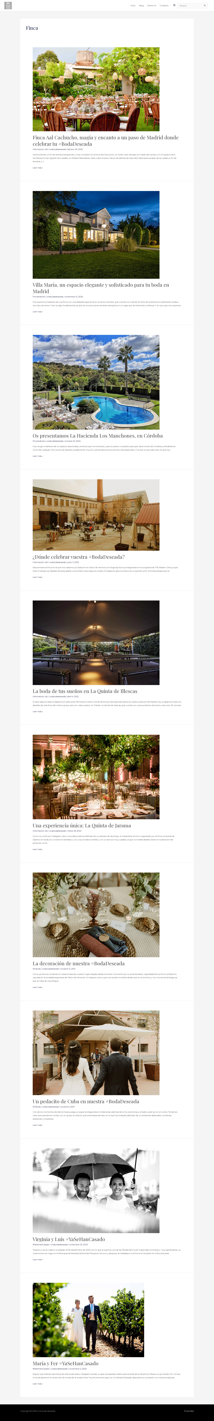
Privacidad (189, 1411)
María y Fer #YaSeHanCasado (65, 1363)
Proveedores (39, 296)
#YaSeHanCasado (41, 1244)
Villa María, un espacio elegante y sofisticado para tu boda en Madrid (101, 287)
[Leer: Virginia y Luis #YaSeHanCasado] (96, 1190)
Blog (141, 5)
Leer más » (38, 167)
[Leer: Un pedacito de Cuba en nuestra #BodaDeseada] (96, 1052)
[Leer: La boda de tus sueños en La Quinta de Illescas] (96, 642)
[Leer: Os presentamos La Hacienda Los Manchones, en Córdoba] (96, 382)
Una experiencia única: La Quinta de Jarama (82, 825)
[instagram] (174, 5)
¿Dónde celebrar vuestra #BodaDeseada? (79, 556)
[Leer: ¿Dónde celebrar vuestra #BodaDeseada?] (96, 515)
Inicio (133, 5)
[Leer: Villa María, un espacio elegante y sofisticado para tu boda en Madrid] (96, 235)
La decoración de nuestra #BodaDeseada (79, 963)
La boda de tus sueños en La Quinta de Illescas (85, 691)
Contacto (164, 5)
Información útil (40, 149)
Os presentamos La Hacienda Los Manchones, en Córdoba (98, 435)
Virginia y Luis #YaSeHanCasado (69, 1239)
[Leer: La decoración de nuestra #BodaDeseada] (96, 914)
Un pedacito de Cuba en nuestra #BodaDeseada (86, 1101)
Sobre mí (151, 5)
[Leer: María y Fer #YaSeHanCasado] (88, 1320)
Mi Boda (36, 969)
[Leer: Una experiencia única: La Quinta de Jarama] (96, 777)
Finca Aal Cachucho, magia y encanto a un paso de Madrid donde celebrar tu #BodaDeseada (106, 140)
